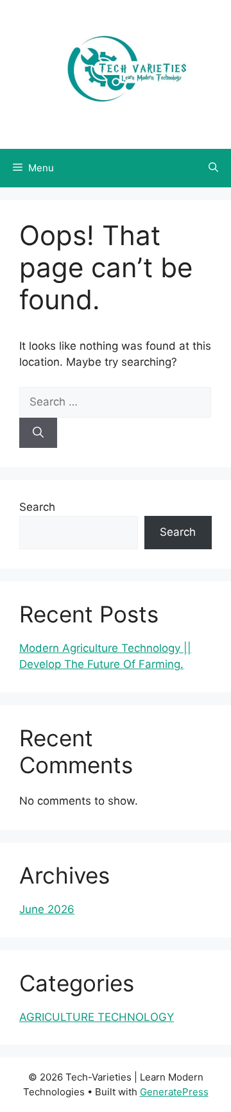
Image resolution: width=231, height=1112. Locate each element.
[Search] (38, 433)
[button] (213, 168)
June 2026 (46, 909)
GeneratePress (174, 1092)
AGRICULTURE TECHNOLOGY (96, 1017)
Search (37, 506)
